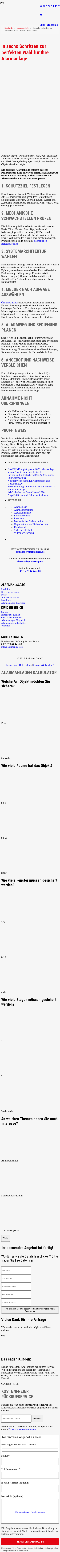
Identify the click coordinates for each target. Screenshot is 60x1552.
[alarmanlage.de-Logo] (20, 17)
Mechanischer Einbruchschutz (29, 521)
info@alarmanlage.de (12, 647)
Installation (19, 518)
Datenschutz (25, 665)
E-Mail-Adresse (15, 1482)
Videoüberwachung (24, 533)
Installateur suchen (10, 614)
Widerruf (5, 625)
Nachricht (12, 1496)
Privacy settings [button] (22, 1512)
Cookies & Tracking (43, 665)
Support (5, 612)
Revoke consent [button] (38, 1512)
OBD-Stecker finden (11, 617)
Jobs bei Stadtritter (10, 597)
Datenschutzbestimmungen (22, 1429)
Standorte (6, 600)
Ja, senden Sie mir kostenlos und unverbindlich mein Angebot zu (30, 1310)
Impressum (11, 665)
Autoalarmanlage (22, 512)
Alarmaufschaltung (23, 509)
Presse (4, 594)
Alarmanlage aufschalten (13, 623)
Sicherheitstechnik (23, 530)
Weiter (5, 1238)
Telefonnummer (10, 1469)
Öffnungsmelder (9, 302)
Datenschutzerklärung (12, 1534)
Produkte (5, 589)
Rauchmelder (21, 527)
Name (5, 1455)
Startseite (8, 28)
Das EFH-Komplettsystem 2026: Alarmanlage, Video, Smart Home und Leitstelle (31, 470)
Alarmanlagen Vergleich (13, 620)
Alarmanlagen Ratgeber (13, 603)
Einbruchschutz (22, 515)
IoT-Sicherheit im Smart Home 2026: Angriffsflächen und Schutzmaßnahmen (28, 494)
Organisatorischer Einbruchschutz (31, 524)
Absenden (37, 1418)
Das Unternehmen (10, 592)
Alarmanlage (23, 28)
